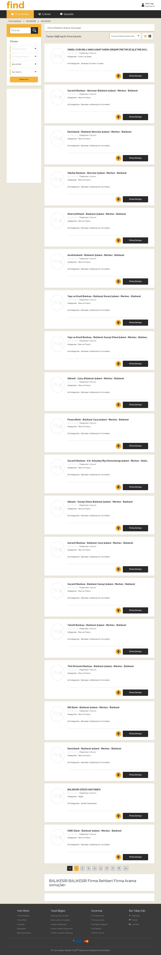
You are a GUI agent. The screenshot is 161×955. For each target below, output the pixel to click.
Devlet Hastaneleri (89, 803)
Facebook (135, 916)
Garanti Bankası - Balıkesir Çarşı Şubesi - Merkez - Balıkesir (100, 543)
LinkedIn (135, 924)
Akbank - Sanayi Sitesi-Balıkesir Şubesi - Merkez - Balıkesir (100, 502)
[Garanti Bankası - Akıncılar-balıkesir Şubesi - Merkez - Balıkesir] (57, 97)
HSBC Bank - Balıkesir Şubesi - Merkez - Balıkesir (94, 830)
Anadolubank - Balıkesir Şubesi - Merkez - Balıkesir (95, 255)
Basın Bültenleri (24, 933)
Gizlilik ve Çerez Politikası (62, 933)
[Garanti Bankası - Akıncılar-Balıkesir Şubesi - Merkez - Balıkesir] (118, 118)
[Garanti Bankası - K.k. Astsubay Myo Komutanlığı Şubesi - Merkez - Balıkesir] (57, 467)
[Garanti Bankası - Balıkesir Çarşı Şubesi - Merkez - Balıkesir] (57, 549)
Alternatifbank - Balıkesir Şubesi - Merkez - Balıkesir (96, 214)
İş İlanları (46, 14)
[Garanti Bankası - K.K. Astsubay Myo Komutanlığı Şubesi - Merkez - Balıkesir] (118, 488)
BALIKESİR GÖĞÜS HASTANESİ (83, 789)
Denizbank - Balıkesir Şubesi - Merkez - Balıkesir (94, 748)
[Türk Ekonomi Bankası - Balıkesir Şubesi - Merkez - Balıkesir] (57, 673)
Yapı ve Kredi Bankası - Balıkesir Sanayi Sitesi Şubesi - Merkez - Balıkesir (107, 337)
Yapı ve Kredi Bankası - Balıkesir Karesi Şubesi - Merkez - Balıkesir (104, 296)
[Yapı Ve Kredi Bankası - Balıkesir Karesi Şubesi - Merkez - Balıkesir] (57, 303)
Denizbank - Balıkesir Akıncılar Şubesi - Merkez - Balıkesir (99, 132)
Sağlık (80, 796)
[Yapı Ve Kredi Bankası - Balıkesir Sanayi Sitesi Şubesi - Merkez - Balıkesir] (57, 344)
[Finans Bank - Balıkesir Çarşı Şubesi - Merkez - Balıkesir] (57, 426)
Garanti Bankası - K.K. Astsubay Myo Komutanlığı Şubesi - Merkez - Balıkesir (109, 461)
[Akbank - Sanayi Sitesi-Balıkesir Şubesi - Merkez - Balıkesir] (118, 529)
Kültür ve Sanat (84, 56)
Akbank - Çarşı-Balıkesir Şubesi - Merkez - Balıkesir (95, 378)
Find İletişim (96, 929)
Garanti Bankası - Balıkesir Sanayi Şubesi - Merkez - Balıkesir (101, 584)
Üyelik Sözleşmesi (59, 924)
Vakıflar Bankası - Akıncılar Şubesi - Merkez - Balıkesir (97, 173)
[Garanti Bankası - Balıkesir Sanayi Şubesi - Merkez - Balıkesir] (57, 590)
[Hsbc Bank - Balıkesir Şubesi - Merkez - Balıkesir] (57, 837)
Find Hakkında (97, 916)
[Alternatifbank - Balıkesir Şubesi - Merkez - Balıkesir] (57, 220)
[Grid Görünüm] (150, 36)
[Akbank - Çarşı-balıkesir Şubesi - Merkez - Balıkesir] (57, 385)
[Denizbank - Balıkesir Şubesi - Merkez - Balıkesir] (57, 755)
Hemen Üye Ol (97, 933)
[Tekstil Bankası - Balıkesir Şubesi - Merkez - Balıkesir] (57, 631)
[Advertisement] (24, 136)
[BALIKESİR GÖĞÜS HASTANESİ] (118, 816)
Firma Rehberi (21, 14)
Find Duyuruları (98, 920)
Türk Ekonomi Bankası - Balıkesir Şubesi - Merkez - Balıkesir (100, 666)
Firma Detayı (135, 76)
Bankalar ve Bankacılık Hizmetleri (95, 104)
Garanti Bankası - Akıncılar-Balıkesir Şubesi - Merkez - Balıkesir (102, 90)
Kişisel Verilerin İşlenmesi (62, 929)
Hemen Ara (23, 79)
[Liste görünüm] (145, 36)
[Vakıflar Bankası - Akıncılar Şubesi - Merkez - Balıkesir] (57, 179)
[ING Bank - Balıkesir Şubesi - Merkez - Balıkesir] (118, 734)
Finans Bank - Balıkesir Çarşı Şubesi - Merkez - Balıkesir (98, 419)
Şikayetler (68, 14)
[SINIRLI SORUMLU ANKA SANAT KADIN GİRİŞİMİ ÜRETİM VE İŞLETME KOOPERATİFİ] (118, 77)
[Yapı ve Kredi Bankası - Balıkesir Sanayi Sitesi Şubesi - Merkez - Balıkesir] (118, 364)
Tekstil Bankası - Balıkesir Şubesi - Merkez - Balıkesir (96, 625)
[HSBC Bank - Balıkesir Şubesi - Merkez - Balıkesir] (118, 858)
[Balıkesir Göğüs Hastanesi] (57, 796)
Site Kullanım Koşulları (60, 920)
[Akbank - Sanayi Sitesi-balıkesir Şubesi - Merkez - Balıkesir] (57, 508)
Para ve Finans (84, 97)
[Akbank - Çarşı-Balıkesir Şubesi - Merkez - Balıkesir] (118, 405)
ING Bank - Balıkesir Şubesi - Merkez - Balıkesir (93, 707)
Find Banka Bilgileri (99, 924)
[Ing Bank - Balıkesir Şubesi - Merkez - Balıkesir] (57, 714)
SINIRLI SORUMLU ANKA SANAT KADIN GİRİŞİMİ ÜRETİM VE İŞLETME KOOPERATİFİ (111, 49)
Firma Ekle (21, 920)
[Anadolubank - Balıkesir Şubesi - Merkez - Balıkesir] (57, 261)
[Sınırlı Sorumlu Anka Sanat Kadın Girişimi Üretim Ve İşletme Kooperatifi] (57, 56)
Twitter (134, 920)
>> (126, 868)
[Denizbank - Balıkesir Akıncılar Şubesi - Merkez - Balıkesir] (57, 138)
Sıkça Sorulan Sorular (60, 916)
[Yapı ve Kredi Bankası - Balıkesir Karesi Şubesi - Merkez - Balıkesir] (118, 323)
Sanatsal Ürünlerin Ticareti (92, 63)
